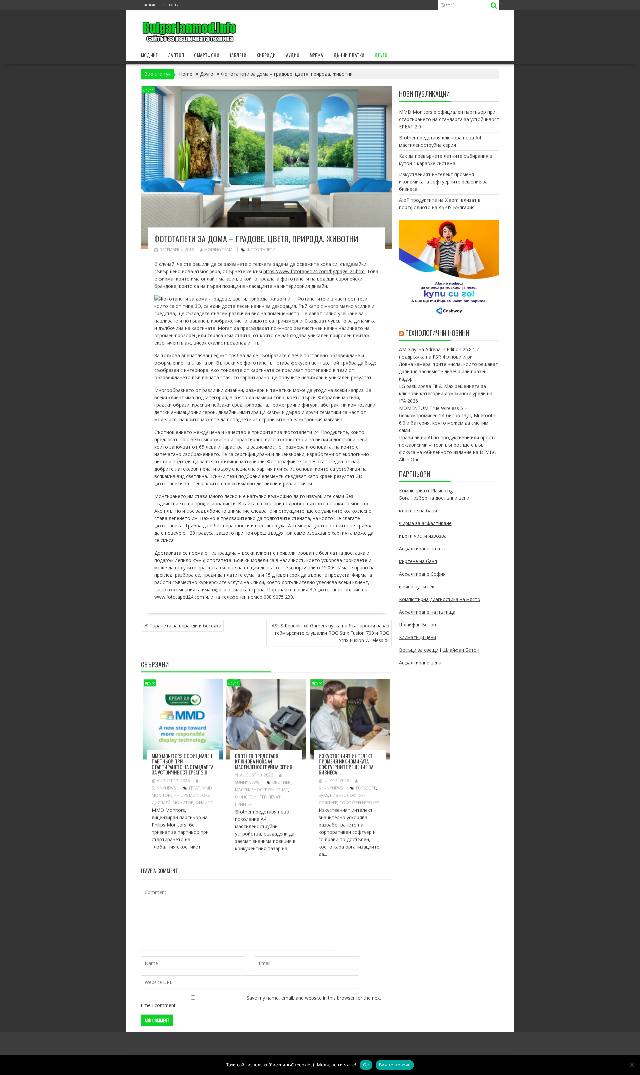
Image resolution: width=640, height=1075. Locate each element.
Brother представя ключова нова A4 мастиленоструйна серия (263, 761)
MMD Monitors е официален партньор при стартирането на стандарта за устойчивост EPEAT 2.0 (182, 764)
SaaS (323, 795)
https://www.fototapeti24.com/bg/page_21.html (314, 271)
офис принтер (250, 797)
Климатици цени (417, 637)
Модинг (149, 54)
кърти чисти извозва (423, 536)
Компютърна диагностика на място (439, 599)
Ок (366, 1064)
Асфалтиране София (422, 574)
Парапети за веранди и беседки (185, 625)
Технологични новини (437, 333)
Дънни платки (349, 54)
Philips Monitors (192, 795)
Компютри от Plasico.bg (426, 490)
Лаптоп (176, 54)
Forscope (366, 788)
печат (274, 797)
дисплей (161, 802)
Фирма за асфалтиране (425, 523)
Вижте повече (395, 1064)
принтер (244, 804)
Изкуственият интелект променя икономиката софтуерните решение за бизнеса (346, 764)
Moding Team (218, 249)
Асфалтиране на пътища (427, 612)
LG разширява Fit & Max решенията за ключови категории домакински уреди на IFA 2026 (445, 393)
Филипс (204, 802)
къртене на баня (418, 510)
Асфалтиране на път (422, 548)
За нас (149, 4)
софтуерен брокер (359, 802)
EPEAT (194, 788)
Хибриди (266, 54)
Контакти (171, 4)
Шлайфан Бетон (417, 624)
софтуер (328, 802)
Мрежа (316, 54)
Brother (281, 782)
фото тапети (261, 249)
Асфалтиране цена (420, 662)
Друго (380, 54)
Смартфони (206, 54)
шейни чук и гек (416, 586)
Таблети (238, 54)
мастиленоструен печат (261, 789)
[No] (631, 1065)
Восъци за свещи (418, 650)
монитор (183, 802)
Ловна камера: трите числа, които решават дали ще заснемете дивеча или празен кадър (448, 371)
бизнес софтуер (348, 795)
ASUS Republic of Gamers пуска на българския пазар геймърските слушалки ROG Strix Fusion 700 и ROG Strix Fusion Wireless (330, 632)
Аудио (293, 54)
